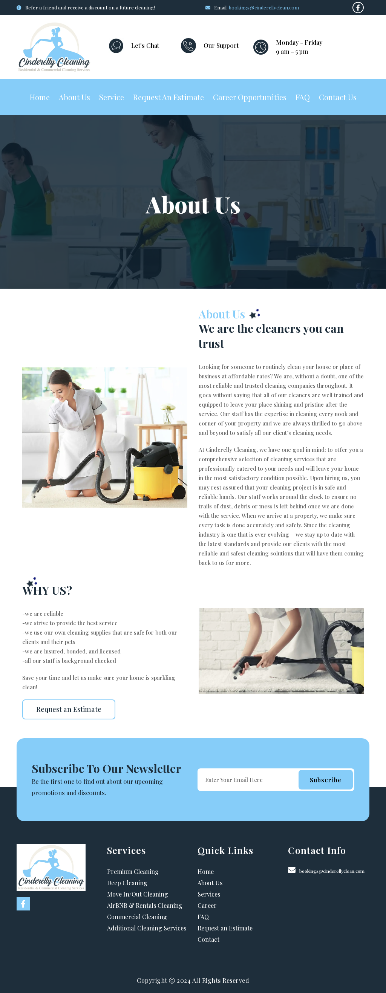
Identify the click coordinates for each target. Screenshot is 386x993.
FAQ (303, 97)
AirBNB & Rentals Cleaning (144, 905)
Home (40, 97)
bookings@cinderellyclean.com (264, 7)
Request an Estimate (168, 97)
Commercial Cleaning (137, 917)
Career (207, 905)
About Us (74, 97)
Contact (208, 939)
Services (209, 894)
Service (111, 97)
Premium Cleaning (133, 871)
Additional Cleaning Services (146, 928)
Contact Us (338, 97)
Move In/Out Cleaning (137, 894)
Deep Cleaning (127, 883)
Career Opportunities (249, 97)
